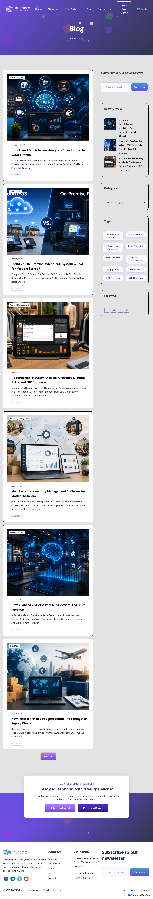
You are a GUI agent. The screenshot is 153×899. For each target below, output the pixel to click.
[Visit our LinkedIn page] (120, 310)
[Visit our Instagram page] (114, 310)
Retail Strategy (112, 257)
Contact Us (104, 9)
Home (38, 9)
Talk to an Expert (60, 808)
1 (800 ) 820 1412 (82, 878)
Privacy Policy (143, 890)
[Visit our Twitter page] (126, 310)
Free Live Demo (124, 9)
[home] (18, 9)
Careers (51, 868)
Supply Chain (113, 269)
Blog (89, 9)
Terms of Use (128, 890)
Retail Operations (136, 246)
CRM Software (136, 278)
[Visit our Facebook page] (107, 310)
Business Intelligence (136, 259)
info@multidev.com (83, 873)
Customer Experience (113, 247)
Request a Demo (92, 808)
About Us (53, 9)
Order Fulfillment (136, 234)
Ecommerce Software (113, 236)
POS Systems (113, 278)
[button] (140, 9)
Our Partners (73, 9)
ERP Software (136, 269)
